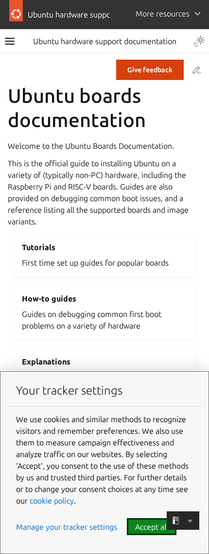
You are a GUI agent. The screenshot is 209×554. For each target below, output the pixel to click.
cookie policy (52, 500)
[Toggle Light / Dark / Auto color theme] (199, 41)
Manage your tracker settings (66, 526)
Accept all (151, 526)
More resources (163, 13)
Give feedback (150, 70)
